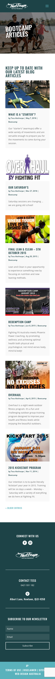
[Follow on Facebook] (25, 543)
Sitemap (43, 670)
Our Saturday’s (18, 187)
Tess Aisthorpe (17, 118)
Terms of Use (13, 670)
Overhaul (14, 395)
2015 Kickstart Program (24, 468)
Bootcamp (12, 122)
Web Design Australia (28, 674)
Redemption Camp (19, 322)
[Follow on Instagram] (30, 543)
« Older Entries (14, 508)
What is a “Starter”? (22, 114)
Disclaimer (30, 670)
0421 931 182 (27, 585)
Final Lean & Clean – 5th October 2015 (24, 251)
